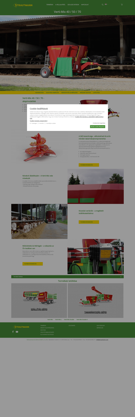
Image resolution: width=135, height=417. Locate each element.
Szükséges (34, 123)
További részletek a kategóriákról (38, 121)
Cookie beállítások (39, 108)
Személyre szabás (51, 123)
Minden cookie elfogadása (97, 126)
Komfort (41, 123)
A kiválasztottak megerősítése (99, 123)
